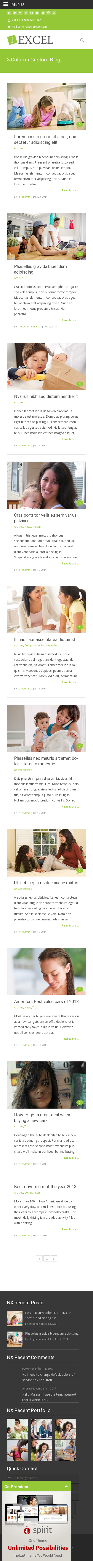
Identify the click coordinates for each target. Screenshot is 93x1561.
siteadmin (24, 196)
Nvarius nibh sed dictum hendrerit (46, 396)
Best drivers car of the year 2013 (45, 1186)
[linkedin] (54, 14)
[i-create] (33, 38)
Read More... (70, 190)
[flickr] (20, 14)
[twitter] (15, 14)
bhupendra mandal (30, 326)
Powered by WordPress (22, 1547)
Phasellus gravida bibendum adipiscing (52, 1333)
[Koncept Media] (41, 1428)
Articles (18, 148)
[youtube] (43, 14)
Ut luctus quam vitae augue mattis (46, 882)
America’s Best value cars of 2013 (46, 1001)
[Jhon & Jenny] (65, 1450)
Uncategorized (50, 645)
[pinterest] (48, 14)
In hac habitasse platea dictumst (44, 639)
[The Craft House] (17, 1428)
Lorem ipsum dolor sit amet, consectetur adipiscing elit (48, 1315)
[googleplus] (37, 14)
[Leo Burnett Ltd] (65, 1428)
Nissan (36, 527)
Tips (35, 1007)
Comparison (32, 645)
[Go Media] (41, 1450)
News (27, 527)
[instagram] (31, 14)
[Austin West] (17, 1450)
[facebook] (9, 14)
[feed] (26, 14)
